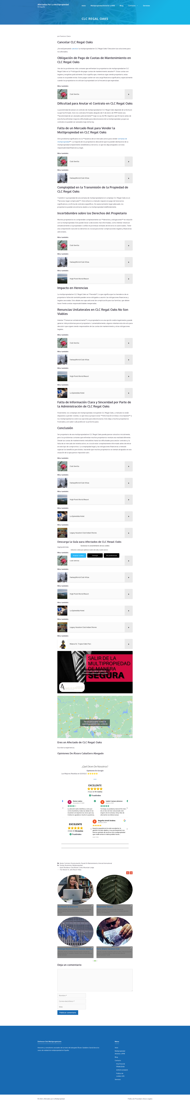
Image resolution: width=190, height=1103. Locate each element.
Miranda (82, 911)
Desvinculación (75, 863)
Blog (121, 6)
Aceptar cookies (78, 555)
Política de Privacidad (135, 1056)
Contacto (131, 6)
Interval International (105, 863)
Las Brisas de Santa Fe (66, 907)
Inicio (84, 6)
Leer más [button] (96, 837)
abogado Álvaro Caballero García (82, 1005)
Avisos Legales (147, 1056)
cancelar (75, 49)
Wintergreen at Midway (106, 907)
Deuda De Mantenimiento (89, 863)
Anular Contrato (65, 863)
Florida (62, 865)
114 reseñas (79, 831)
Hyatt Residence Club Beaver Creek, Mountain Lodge (77, 867)
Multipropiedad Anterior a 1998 (103, 6)
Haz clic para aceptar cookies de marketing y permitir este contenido (95, 672)
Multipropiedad (77, 865)
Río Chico (70, 912)
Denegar (95, 555)
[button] (62, 808)
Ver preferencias (111, 555)
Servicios (146, 6)
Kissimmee (68, 865)
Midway (121, 911)
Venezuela (76, 912)
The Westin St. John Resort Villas (70, 870)
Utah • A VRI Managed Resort (115, 912)
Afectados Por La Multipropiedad (53, 4)
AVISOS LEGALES (122, 1028)
